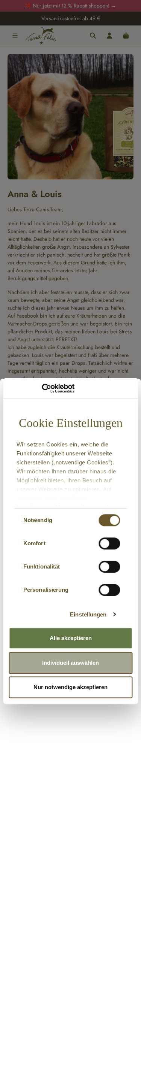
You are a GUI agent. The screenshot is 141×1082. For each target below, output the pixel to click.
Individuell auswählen (70, 663)
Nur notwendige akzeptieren (70, 687)
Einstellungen (88, 614)
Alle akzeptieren (71, 638)
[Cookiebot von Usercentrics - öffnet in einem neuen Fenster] (41, 388)
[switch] (109, 543)
